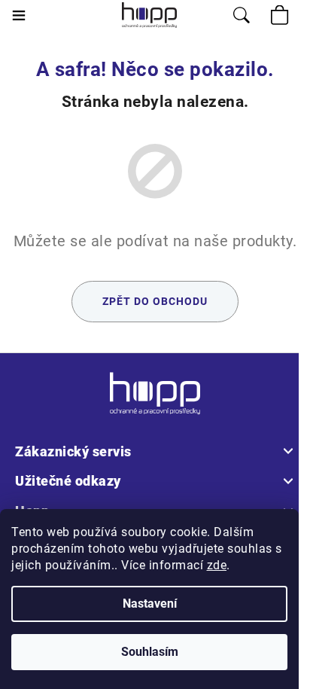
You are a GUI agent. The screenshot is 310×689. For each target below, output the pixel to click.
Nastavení (150, 603)
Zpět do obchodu (155, 301)
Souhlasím (149, 652)
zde (217, 565)
